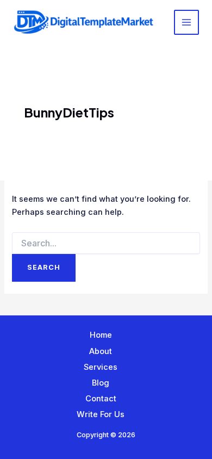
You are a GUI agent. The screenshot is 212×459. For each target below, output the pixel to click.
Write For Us (100, 414)
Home (101, 335)
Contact (100, 399)
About (100, 351)
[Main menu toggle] (186, 22)
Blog (100, 383)
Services (100, 367)
